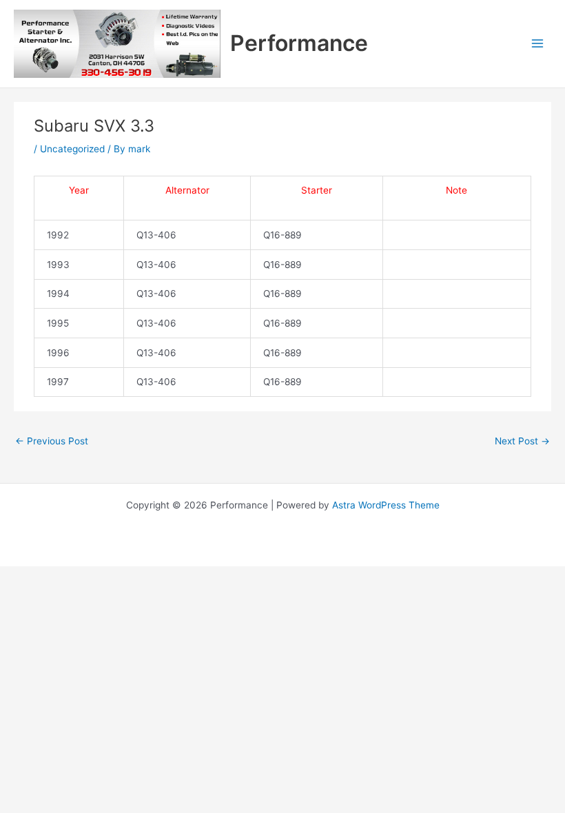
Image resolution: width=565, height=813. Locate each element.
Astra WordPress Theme (386, 505)
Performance (299, 43)
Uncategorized (72, 148)
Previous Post (51, 440)
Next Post (522, 440)
